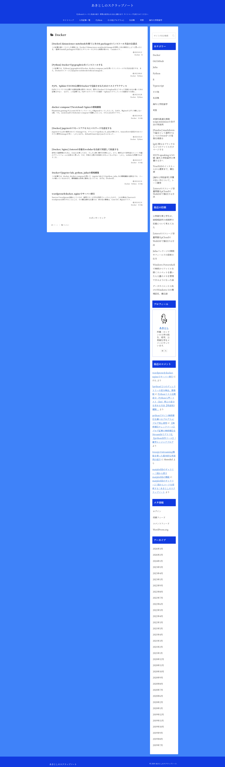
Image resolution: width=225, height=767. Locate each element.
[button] (173, 35)
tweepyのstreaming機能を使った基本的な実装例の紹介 (164, 455)
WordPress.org (160, 529)
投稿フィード (159, 517)
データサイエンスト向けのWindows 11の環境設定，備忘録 (163, 289)
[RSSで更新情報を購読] (165, 350)
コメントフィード (161, 523)
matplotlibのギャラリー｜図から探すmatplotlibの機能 (163, 473)
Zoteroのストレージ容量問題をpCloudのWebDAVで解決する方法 (164, 239)
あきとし (164, 328)
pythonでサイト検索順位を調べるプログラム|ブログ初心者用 (163, 419)
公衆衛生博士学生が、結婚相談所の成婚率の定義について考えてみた (163, 221)
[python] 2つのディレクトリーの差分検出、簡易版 (164, 390)
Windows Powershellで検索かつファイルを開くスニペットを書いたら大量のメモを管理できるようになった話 (164, 272)
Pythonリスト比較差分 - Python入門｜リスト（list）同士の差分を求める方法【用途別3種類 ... (164, 401)
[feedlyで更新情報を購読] (162, 350)
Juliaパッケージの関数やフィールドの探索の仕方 (163, 254)
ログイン (157, 511)
